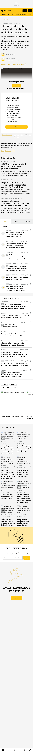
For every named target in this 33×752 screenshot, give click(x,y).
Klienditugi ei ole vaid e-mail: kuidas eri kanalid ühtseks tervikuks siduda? (15, 288)
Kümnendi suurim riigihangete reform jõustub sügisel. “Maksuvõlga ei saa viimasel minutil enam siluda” (14, 354)
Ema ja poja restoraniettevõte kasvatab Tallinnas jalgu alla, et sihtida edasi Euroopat (16, 246)
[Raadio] (14, 750)
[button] (13, 558)
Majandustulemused (8, 514)
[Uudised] (8, 750)
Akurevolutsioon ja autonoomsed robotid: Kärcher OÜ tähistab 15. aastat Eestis (15, 203)
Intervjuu (9, 241)
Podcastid (23, 14)
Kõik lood (10, 14)
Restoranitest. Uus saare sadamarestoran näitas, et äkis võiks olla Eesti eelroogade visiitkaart (18, 257)
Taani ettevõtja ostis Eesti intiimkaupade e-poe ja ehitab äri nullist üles (15, 234)
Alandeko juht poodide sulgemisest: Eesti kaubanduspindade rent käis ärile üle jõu (12, 374)
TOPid (17, 14)
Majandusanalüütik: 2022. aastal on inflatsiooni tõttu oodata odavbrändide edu (13, 184)
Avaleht (3, 14)
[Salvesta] (31, 230)
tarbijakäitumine (6, 151)
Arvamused (9, 252)
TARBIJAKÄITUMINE (6, 23)
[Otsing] (19, 750)
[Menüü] (3, 750)
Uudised (3, 161)
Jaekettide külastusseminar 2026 (13, 417)
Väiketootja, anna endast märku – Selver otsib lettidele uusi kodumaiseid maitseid (16, 268)
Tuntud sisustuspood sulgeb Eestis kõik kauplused (7, 497)
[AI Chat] (24, 750)
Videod (30, 14)
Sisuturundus (9, 198)
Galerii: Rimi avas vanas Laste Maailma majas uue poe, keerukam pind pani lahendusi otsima (24, 499)
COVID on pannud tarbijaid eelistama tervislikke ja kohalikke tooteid (13, 166)
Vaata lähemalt (7, 135)
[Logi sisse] (30, 750)
